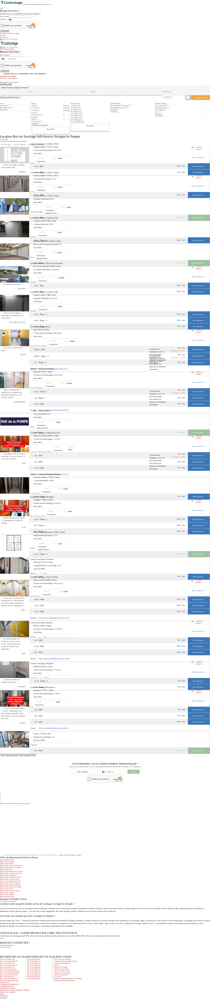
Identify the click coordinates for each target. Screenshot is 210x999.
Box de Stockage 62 (33, 965)
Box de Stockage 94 (33, 978)
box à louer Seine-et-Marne (48, 855)
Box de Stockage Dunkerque (9, 980)
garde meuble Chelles (7, 862)
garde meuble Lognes (7, 893)
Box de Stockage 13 (33, 961)
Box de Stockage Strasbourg (9, 971)
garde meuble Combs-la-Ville (9, 879)
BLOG (2, 994)
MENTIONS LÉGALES (7, 988)
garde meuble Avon (6, 869)
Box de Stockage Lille (7, 977)
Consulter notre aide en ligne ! (10, 33)
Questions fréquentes (61, 975)
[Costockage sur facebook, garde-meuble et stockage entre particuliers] (2, 950)
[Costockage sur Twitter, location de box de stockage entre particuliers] (6, 950)
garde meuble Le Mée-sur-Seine (10, 877)
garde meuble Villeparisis (8, 875)
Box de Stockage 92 (33, 975)
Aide (2, 8)
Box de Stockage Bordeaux (9, 975)
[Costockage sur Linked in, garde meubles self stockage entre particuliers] (11, 950)
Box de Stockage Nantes (8, 969)
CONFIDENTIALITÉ (7, 986)
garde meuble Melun (7, 863)
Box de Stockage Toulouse (9, 965)
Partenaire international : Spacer (64, 980)
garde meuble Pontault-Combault (11, 865)
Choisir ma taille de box (62, 971)
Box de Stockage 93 (33, 977)
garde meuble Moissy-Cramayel (10, 867)
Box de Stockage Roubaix (8, 978)
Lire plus (5, 901)
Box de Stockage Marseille (9, 961)
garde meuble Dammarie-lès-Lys (10, 881)
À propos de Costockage (62, 973)
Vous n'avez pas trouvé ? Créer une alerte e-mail (18, 755)
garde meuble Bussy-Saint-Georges (11, 871)
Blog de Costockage (61, 967)
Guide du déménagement (62, 963)
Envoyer (133, 772)
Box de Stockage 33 (33, 963)
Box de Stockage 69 (33, 967)
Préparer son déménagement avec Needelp (68, 978)
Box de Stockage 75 (33, 969)
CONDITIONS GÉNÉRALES (9, 984)
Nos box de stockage (10, 855)
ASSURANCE (4, 982)
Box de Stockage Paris (7, 959)
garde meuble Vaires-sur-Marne (10, 891)
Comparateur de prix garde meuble (65, 961)
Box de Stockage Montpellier (9, 973)
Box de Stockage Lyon (7, 963)
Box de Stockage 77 (33, 971)
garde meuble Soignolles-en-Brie (11, 887)
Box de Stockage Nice (7, 967)
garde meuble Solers (6, 889)
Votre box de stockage (61, 969)
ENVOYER (5, 31)
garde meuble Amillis (7, 895)
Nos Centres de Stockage (62, 959)
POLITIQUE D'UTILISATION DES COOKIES (15, 990)
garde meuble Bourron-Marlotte (10, 885)
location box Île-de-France (28, 855)
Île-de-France (6, 144)
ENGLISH (3, 998)
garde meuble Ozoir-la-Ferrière (10, 883)
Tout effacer (4, 110)
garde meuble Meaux (7, 860)
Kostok (56, 965)
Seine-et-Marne (20, 144)
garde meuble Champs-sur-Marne (11, 873)
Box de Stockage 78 (33, 973)
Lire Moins (11, 901)
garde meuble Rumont (7, 896)
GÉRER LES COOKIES (7, 992)
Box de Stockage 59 (33, 959)
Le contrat (57, 977)
